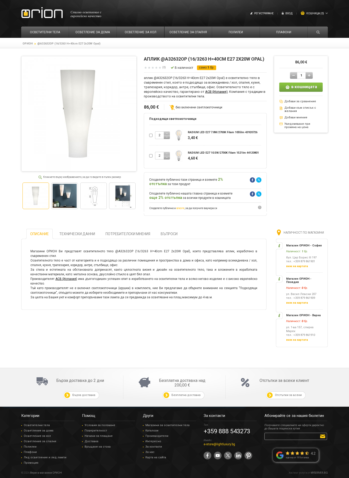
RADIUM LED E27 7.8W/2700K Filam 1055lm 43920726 (222, 132)
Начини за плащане (99, 436)
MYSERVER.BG (319, 472)
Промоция (31, 462)
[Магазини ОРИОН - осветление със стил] (42, 13)
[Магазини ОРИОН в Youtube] (218, 455)
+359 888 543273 (227, 431)
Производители (156, 436)
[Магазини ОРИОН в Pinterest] (248, 455)
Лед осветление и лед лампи (45, 457)
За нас (150, 452)
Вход (289, 13)
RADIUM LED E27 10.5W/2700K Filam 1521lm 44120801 (223, 152)
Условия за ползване (100, 425)
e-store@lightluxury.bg (219, 444)
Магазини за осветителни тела (167, 425)
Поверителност (96, 430)
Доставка (91, 441)
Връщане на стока (98, 446)
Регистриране (264, 13)
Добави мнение (295, 117)
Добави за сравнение (300, 101)
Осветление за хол (37, 436)
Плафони (30, 452)
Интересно (153, 441)
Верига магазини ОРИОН (46, 472)
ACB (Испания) (216, 92)
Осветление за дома (38, 430)
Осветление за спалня (40, 441)
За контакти (153, 446)
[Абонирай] (323, 436)
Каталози (151, 430)
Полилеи (30, 446)
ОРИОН (27, 43)
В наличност (184, 68)
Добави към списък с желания (300, 109)
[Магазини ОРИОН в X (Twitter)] (228, 455)
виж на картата (297, 266)
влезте (180, 208)
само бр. (206, 67)
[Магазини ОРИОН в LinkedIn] (238, 455)
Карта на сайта (155, 457)
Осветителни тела (37, 425)
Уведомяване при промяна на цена (297, 125)
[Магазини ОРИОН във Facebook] (207, 455)
